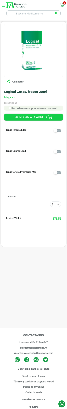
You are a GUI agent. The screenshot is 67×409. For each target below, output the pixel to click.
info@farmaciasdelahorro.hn (33, 347)
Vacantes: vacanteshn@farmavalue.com (33, 353)
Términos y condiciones (33, 376)
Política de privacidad (33, 386)
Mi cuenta (33, 406)
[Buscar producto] (56, 13)
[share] (8, 81)
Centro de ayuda (33, 392)
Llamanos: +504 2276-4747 (33, 342)
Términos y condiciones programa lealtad (34, 381)
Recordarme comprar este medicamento (34, 108)
